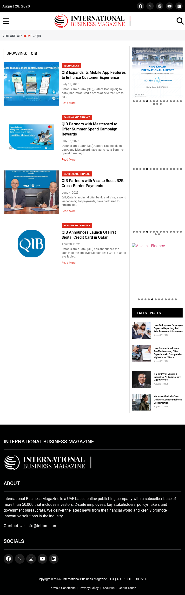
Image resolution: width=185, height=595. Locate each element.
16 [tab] (154, 104)
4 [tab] (144, 101)
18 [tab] (161, 104)
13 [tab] (174, 101)
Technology (71, 65)
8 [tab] (157, 101)
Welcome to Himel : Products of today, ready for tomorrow (157, 234)
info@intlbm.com (41, 525)
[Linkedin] (179, 6)
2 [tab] (137, 101)
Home (27, 36)
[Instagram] (159, 6)
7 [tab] (154, 101)
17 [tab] (157, 104)
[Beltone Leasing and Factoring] (157, 268)
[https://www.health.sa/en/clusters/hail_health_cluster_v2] (157, 138)
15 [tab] (181, 101)
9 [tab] (161, 101)
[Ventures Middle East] (157, 250)
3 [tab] (140, 101)
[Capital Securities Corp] (157, 115)
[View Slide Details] (157, 197)
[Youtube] (169, 6)
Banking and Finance (77, 117)
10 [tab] (164, 101)
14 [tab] (177, 101)
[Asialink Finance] (157, 245)
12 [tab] (171, 101)
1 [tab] (134, 101)
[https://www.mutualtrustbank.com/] (157, 180)
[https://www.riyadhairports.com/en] (157, 72)
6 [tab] (151, 101)
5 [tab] (147, 101)
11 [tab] (167, 101)
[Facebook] (140, 6)
